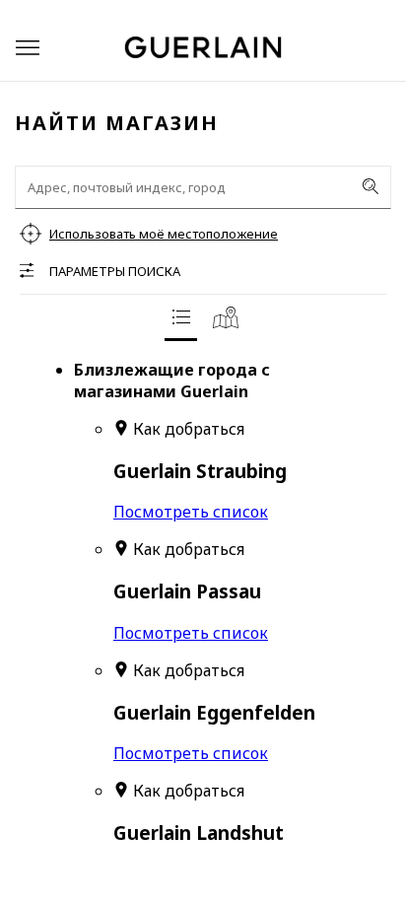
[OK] (370, 186)
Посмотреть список (190, 511)
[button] (27, 47)
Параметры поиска (114, 271)
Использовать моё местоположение (163, 234)
